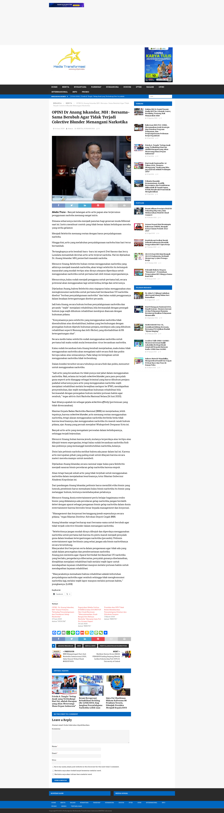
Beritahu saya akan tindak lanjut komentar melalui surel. (78, 770)
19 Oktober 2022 (152, 263)
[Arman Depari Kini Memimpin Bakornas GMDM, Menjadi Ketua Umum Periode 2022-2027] (138, 226)
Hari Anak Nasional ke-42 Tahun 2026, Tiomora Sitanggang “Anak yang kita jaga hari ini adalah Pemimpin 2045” (157, 167)
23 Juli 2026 (150, 156)
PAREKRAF (96, 87)
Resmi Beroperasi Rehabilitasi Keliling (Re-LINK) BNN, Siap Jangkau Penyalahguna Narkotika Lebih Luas (90, 703)
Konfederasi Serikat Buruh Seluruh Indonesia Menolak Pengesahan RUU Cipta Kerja (157, 242)
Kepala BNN (90, 646)
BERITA (65, 87)
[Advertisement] (112, 27)
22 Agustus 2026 (152, 118)
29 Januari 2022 (152, 352)
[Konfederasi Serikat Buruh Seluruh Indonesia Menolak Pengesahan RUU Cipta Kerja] (138, 242)
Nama (54, 746)
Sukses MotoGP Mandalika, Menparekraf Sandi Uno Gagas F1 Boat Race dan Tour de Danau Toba (158, 362)
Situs (54, 760)
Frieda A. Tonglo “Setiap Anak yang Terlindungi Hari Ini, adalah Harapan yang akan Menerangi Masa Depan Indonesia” (64, 701)
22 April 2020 (151, 300)
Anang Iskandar (65, 646)
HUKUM (127, 87)
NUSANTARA (80, 87)
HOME (54, 87)
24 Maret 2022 (151, 367)
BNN (79, 646)
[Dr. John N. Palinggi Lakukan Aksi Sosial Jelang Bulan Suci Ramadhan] (138, 295)
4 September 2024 (152, 318)
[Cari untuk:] (160, 96)
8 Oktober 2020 (151, 217)
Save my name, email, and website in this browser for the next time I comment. (86, 767)
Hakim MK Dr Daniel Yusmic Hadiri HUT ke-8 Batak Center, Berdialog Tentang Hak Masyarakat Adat (158, 112)
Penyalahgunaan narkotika (113, 646)
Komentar (56, 729)
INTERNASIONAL (59, 92)
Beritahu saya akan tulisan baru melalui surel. (73, 774)
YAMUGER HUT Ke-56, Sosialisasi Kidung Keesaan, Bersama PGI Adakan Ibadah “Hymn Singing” (157, 328)
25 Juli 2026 (150, 138)
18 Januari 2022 (151, 279)
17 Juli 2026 (150, 194)
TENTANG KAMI (76, 806)
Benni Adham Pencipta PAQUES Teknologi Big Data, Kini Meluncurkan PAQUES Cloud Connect (158, 212)
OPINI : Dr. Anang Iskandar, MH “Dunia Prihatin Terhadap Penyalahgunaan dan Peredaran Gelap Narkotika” (63, 612)
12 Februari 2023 (152, 334)
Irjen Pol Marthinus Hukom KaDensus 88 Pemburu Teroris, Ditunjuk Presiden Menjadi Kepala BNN (116, 703)
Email (54, 753)
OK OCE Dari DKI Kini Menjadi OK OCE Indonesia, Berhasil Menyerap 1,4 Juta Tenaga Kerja (157, 257)
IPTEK (139, 87)
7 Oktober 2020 (151, 247)
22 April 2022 (151, 233)
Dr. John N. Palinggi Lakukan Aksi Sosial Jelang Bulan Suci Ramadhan (157, 295)
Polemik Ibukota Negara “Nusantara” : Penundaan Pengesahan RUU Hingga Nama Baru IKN (158, 273)
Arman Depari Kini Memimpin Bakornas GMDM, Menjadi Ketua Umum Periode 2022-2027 (158, 227)
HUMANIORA (112, 87)
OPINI (161, 87)
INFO (74, 92)
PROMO (85, 92)
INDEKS (63, 806)
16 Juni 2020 (60, 128)
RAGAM (150, 87)
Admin (70, 128)
